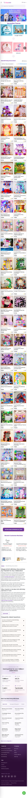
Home (2, 566)
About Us (16, 748)
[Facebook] (5, 776)
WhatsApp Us (4, 762)
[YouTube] (15, 776)
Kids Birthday (4, 756)
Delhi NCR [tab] (5, 704)
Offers (15, 752)
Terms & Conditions (5, 783)
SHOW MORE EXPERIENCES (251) (13, 529)
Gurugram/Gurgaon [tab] (14, 704)
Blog (15, 750)
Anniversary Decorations (6, 750)
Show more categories (6, 741)
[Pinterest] (8, 776)
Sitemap (16, 756)
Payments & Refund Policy (6, 784)
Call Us (2, 764)
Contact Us (3, 766)
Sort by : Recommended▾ (7, 64)
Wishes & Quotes (5, 768)
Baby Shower (4, 754)
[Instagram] (2, 776)
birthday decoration (9, 576)
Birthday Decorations (5, 748)
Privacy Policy (14, 783)
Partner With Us (17, 754)
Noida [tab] (23, 704)
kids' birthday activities (6, 600)
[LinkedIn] (12, 776)
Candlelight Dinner (5, 752)
